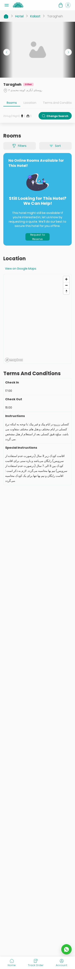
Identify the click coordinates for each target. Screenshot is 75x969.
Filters (22, 146)
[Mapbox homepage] (14, 360)
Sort (58, 146)
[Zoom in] (66, 279)
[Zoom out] (66, 285)
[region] (37, 319)
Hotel (19, 16)
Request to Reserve (37, 237)
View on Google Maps (20, 268)
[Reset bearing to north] (66, 291)
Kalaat (35, 16)
